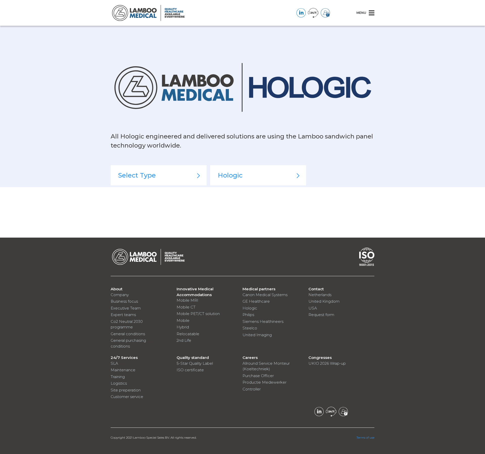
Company (120, 294)
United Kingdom (324, 301)
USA (312, 308)
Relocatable (188, 333)
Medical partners (259, 289)
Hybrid (183, 327)
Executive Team (126, 308)
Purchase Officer (258, 375)
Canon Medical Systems (265, 294)
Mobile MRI (187, 300)
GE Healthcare (256, 301)
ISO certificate (190, 369)
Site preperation (126, 390)
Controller (252, 389)
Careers (250, 357)
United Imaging (257, 334)
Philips (248, 314)
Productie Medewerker (264, 382)
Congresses (320, 357)
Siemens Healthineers (263, 321)
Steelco (250, 328)
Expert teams (123, 314)
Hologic (250, 308)
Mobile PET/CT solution (198, 313)
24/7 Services (124, 357)
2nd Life (184, 340)
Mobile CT (186, 307)
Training (118, 376)
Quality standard (193, 357)
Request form (321, 314)
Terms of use (365, 437)
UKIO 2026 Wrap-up (327, 363)
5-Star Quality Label (195, 363)
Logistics (119, 383)
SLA (114, 363)
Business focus (124, 301)
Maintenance (123, 369)
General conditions (128, 333)
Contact (316, 289)
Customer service (127, 396)
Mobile (183, 320)
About (117, 289)
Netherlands (319, 294)
